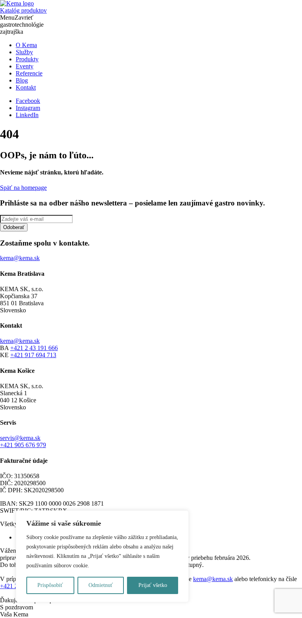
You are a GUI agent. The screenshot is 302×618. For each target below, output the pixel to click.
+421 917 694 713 (33, 355)
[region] (102, 556)
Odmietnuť (100, 585)
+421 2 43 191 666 (34, 348)
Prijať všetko (152, 585)
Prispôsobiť (50, 585)
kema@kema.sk (20, 340)
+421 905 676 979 (23, 445)
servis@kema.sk (20, 438)
